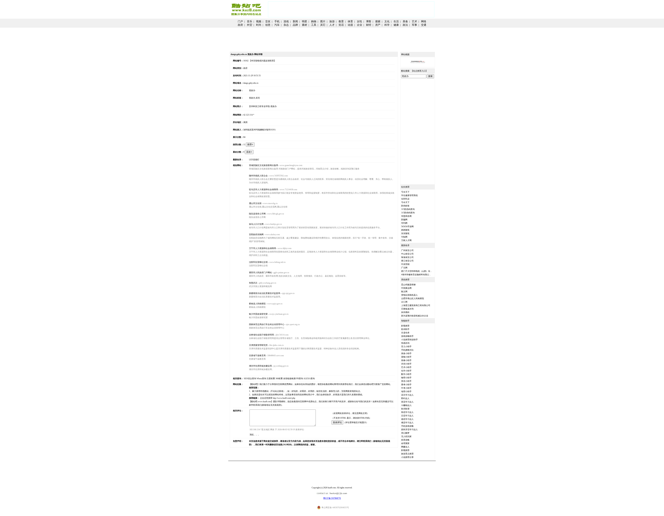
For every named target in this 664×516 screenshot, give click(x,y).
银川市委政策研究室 (258, 314)
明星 (304, 21)
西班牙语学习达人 (409, 429)
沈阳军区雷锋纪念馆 (258, 262)
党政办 (252, 90)
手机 (277, 21)
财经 (368, 25)
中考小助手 (406, 388)
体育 (350, 21)
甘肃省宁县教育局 (257, 355)
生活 (396, 21)
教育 (341, 21)
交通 (423, 25)
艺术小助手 (406, 367)
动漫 (350, 25)
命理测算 (405, 443)
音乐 (249, 21)
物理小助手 (406, 377)
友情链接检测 (289, 378)
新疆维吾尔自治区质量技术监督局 (264, 293)
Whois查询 (261, 378)
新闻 (295, 21)
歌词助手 (405, 329)
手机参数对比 (407, 350)
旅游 (332, 21)
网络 (423, 21)
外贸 (249, 25)
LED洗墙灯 (254, 159)
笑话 (341, 25)
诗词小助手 (406, 364)
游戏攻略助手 (407, 336)
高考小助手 (406, 384)
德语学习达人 (407, 419)
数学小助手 (406, 374)
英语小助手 (406, 381)
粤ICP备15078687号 (332, 498)
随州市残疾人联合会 (258, 175)
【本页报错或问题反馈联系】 (262, 60)
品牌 (295, 25)
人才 (332, 25)
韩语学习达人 (407, 412)
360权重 (279, 378)
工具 (313, 25)
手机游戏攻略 (407, 426)
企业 (359, 25)
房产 (377, 25)
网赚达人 (405, 447)
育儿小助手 (406, 346)
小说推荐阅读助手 (409, 339)
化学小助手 (406, 371)
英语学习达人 (407, 402)
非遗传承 (405, 332)
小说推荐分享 (407, 457)
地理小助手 (406, 391)
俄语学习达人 (407, 422)
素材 (304, 25)
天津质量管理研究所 (258, 345)
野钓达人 (405, 398)
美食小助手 (406, 353)
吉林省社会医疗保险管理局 (261, 335)
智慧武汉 (253, 283)
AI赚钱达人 (406, 405)
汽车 (277, 25)
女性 (359, 21)
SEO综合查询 (250, 378)
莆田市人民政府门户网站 (260, 272)
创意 (267, 25)
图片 (322, 21)
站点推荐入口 (419, 71)
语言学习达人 (407, 395)
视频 (258, 21)
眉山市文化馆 (255, 203)
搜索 (377, 21)
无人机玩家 (406, 436)
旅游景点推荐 (407, 454)
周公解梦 (405, 433)
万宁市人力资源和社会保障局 (262, 248)
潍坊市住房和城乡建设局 (260, 366)
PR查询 (299, 378)
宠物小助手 (406, 357)
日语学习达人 (407, 415)
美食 (405, 21)
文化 (387, 21)
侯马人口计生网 (256, 224)
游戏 (286, 21)
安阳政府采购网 (256, 234)
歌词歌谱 (405, 409)
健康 (396, 25)
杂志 (286, 25)
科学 (387, 25)
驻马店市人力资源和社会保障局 (263, 189)
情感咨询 (405, 343)
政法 (405, 25)
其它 (322, 25)
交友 (267, 21)
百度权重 (271, 378)
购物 (313, 21)
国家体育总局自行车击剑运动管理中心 (266, 324)
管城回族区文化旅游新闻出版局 (263, 165)
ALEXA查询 (309, 378)
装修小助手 (406, 360)
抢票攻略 (405, 440)
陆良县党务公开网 (257, 214)
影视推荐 (405, 326)
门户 (240, 21)
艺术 (414, 21)
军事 (414, 25)
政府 (240, 25)
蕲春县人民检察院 (257, 303)
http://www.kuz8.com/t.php (284, 398)
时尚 (258, 25)
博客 (368, 21)
